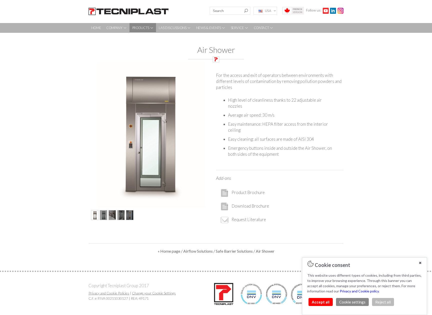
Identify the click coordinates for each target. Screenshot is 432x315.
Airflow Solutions (198, 251)
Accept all (321, 302)
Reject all (383, 302)
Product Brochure (248, 192)
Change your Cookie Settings (154, 293)
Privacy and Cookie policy (359, 291)
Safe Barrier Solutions (234, 251)
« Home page (169, 251)
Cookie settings (352, 302)
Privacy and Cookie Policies (108, 293)
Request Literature (249, 219)
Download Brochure (250, 206)
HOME (96, 28)
